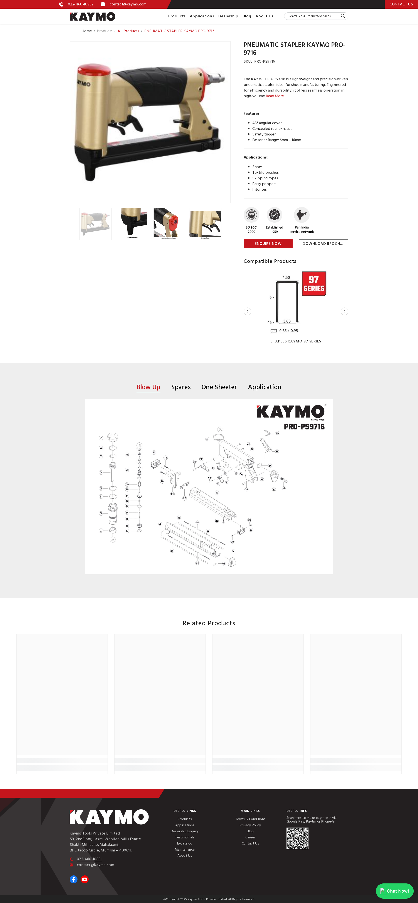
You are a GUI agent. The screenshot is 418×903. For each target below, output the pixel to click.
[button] (247, 311)
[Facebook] (74, 879)
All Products (128, 31)
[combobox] (312, 16)
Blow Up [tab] (148, 388)
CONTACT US (401, 4)
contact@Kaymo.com (95, 865)
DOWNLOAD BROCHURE (325, 243)
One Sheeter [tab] (219, 388)
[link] (62, 760)
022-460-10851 (89, 859)
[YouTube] (85, 879)
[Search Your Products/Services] (316, 16)
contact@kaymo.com (128, 4)
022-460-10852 (81, 4)
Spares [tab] (181, 388)
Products (105, 31)
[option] (150, 122)
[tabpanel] (209, 487)
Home (87, 31)
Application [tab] (264, 388)
